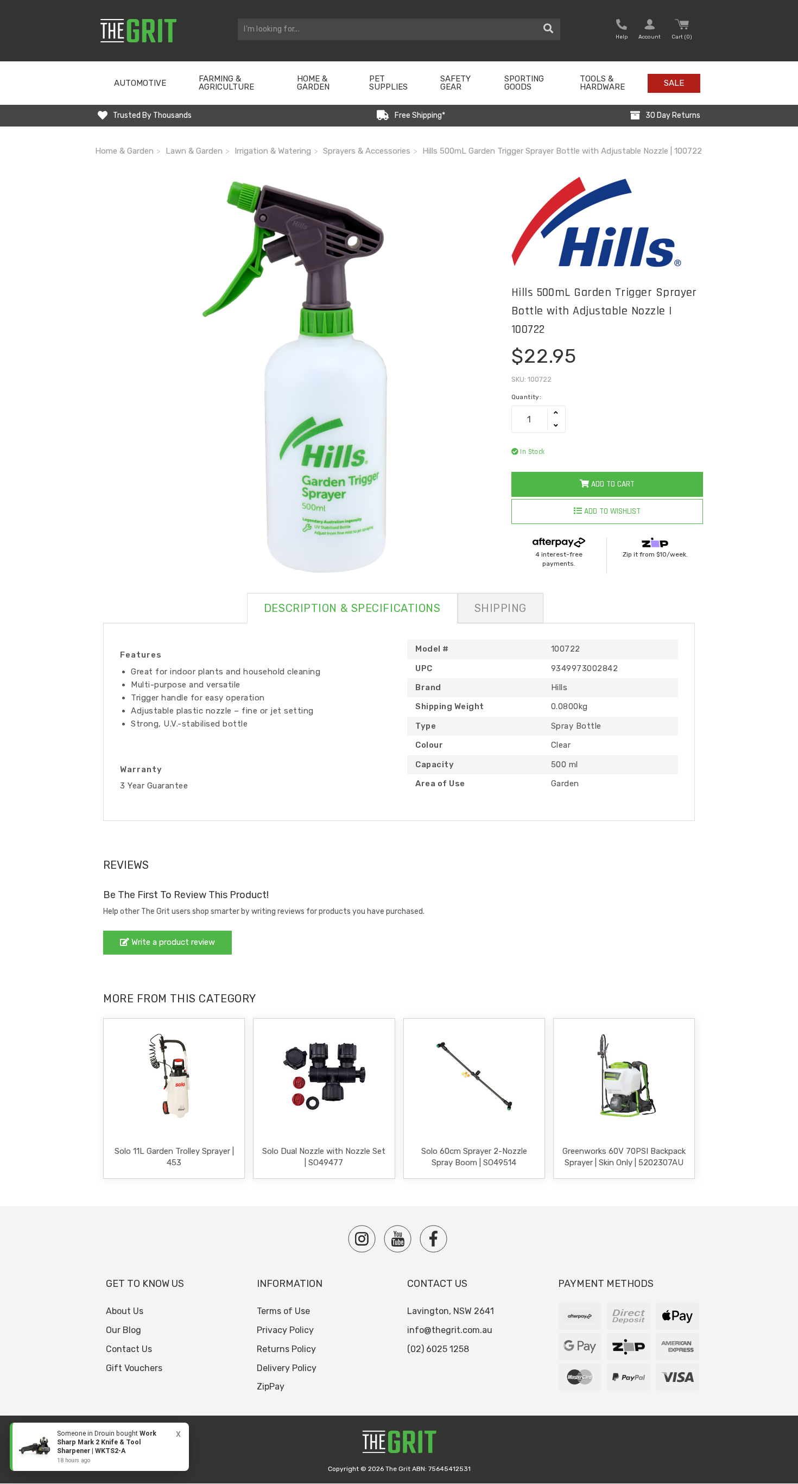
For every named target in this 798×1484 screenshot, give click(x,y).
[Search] (548, 29)
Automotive (140, 83)
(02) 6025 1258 (438, 1349)
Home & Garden (313, 83)
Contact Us (129, 1349)
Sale (674, 83)
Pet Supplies (388, 83)
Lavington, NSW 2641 (450, 1311)
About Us (124, 1311)
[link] (99, 1447)
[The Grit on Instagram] (361, 1238)
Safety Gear (455, 83)
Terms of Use (283, 1311)
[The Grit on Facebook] (433, 1238)
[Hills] (607, 221)
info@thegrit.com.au (449, 1330)
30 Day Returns (672, 115)
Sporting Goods (524, 83)
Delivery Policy (286, 1368)
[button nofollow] (621, 30)
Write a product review (172, 942)
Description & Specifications (352, 608)
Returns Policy (286, 1349)
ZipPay (270, 1386)
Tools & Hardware (602, 83)
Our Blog (123, 1330)
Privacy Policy (285, 1330)
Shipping (500, 608)
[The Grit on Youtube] (397, 1238)
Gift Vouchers (134, 1368)
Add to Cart (612, 484)
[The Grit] (399, 1444)
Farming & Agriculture (226, 83)
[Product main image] (295, 376)
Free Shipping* (420, 115)
